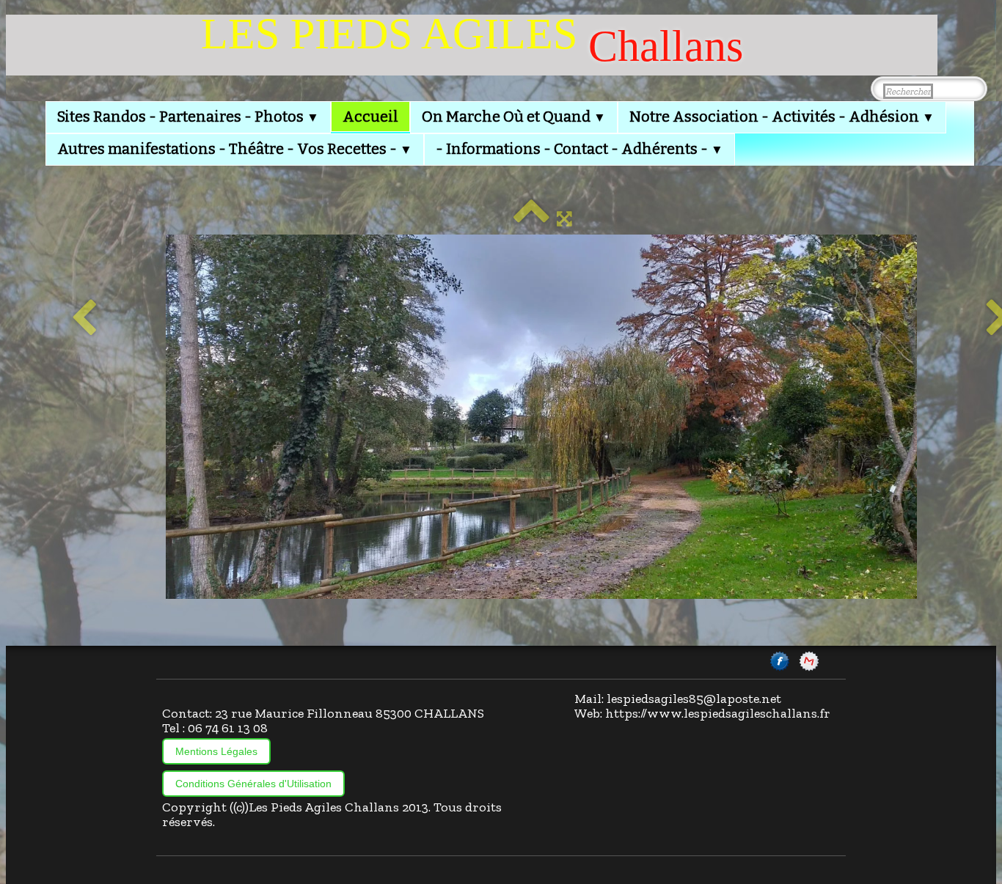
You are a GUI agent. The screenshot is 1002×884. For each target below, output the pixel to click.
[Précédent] (84, 319)
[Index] (531, 218)
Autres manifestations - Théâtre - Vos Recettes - (234, 149)
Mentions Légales (216, 751)
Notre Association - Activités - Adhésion (782, 116)
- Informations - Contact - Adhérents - (579, 149)
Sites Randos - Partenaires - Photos (188, 116)
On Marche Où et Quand (514, 116)
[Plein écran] (564, 218)
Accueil (370, 116)
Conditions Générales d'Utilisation (253, 783)
